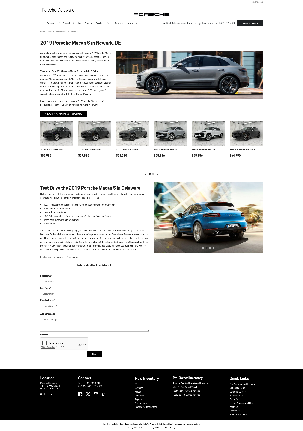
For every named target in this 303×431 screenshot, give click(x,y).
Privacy (151, 427)
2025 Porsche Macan (51, 149)
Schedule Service (250, 23)
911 (137, 384)
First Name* (46, 276)
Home (42, 31)
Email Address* (47, 300)
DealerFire (146, 424)
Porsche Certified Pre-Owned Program (190, 383)
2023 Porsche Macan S (242, 149)
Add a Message (47, 314)
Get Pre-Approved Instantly (242, 384)
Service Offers (236, 395)
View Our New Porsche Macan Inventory (63, 114)
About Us (132, 23)
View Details (56, 163)
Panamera (139, 395)
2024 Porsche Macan (127, 149)
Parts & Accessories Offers (242, 403)
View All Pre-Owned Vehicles (186, 387)
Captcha (44, 335)
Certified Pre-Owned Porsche (186, 391)
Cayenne (139, 388)
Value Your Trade (237, 388)
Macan (138, 392)
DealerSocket (161, 424)
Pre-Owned (64, 23)
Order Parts (235, 399)
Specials (77, 23)
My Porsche (257, 2)
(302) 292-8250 (92, 383)
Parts (109, 23)
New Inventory (142, 403)
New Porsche (48, 23)
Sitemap (172, 427)
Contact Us (235, 411)
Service (99, 23)
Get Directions (46, 394)
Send (94, 354)
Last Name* (45, 288)
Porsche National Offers (146, 407)
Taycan (138, 399)
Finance (88, 23)
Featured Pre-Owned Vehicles (186, 395)
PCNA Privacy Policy (239, 414)
